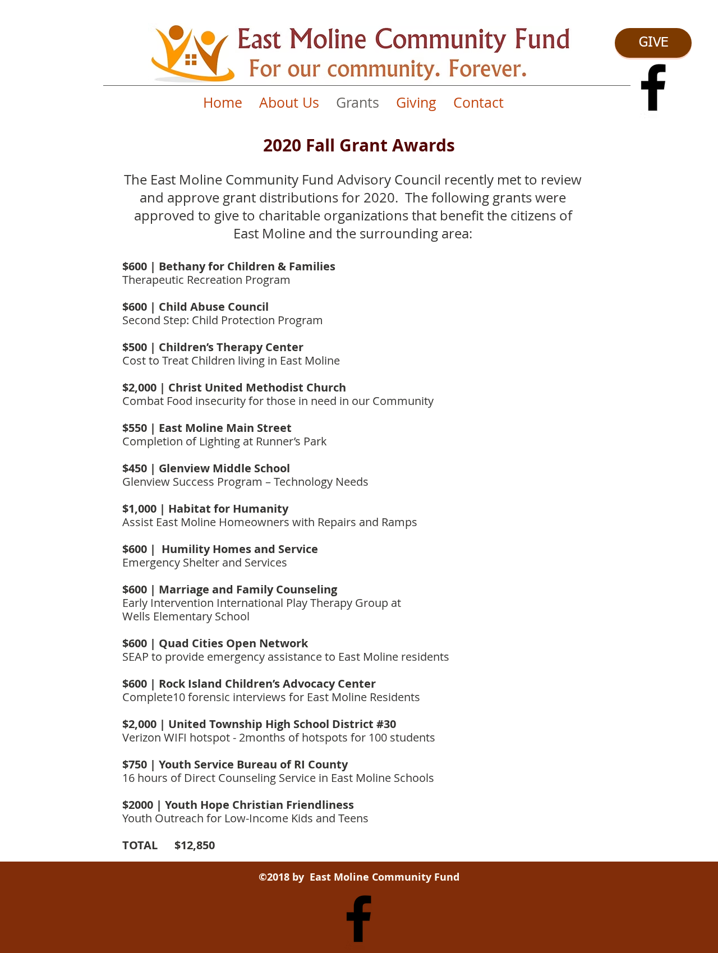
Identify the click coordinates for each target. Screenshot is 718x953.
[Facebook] (653, 87)
